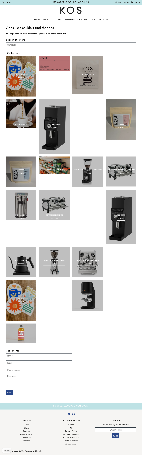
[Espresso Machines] (54, 205)
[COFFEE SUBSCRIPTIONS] (54, 165)
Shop (36, 20)
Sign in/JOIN (123, 2)
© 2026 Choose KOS (13, 451)
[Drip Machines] (21, 205)
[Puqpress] (87, 295)
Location (56, 20)
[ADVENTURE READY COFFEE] (54, 63)
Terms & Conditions (71, 434)
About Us (103, 20)
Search (71, 425)
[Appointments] (21, 113)
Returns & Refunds (71, 437)
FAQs (71, 428)
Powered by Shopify (33, 451)
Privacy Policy (71, 431)
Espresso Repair (72, 20)
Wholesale (89, 20)
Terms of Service (71, 441)
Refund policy (71, 444)
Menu (45, 20)
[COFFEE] (121, 119)
